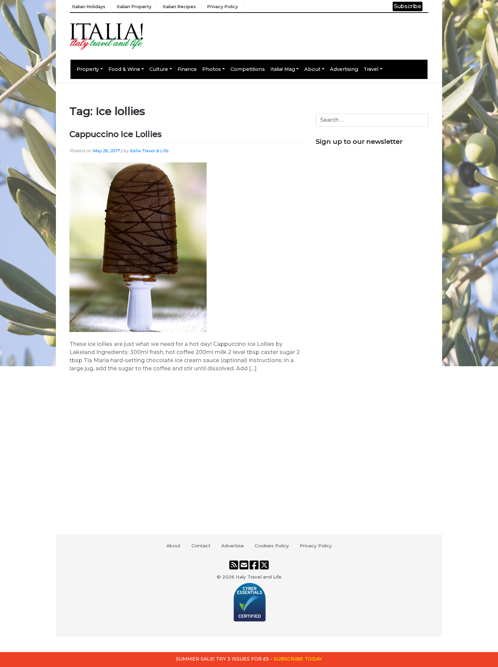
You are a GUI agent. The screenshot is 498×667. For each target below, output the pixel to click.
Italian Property (134, 6)
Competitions (247, 69)
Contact (200, 545)
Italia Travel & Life (148, 150)
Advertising (344, 69)
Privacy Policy (222, 6)
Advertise (232, 545)
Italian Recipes (179, 6)
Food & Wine (124, 69)
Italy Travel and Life (259, 577)
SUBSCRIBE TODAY (298, 659)
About (312, 69)
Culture (158, 69)
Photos (211, 69)
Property (88, 69)
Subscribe (407, 6)
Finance (187, 69)
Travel (371, 69)
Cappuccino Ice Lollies (115, 134)
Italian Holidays (88, 6)
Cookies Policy (272, 545)
